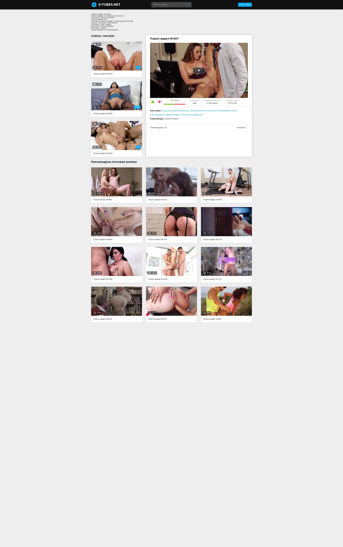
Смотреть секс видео (101, 24)
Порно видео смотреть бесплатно (107, 16)
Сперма (176, 115)
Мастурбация (223, 111)
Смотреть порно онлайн (102, 18)
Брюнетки (201, 111)
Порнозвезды (156, 115)
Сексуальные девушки (192, 115)
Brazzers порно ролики (102, 26)
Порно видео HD (99, 19)
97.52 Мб (232, 103)
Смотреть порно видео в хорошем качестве (112, 21)
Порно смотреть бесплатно (104, 23)
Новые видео (245, 4)
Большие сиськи (169, 111)
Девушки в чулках (187, 111)
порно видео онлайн (101, 14)
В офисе (168, 115)
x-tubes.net (109, 4)
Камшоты (212, 111)
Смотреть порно (99, 28)
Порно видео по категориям (104, 30)
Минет (234, 111)
